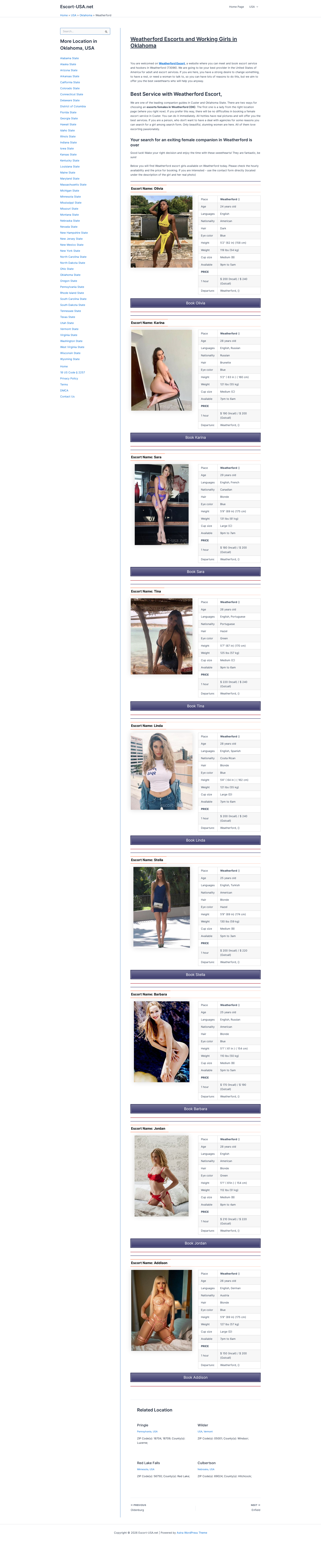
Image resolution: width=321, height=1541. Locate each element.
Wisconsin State (70, 353)
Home (64, 15)
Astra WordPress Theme (192, 1532)
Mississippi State (70, 202)
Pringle (142, 1425)
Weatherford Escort (172, 63)
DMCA (64, 390)
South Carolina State (73, 299)
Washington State (71, 341)
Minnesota (142, 1469)
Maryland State (69, 178)
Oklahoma (86, 15)
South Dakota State (72, 305)
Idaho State (67, 130)
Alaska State (68, 64)
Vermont (208, 1431)
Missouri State (69, 208)
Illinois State (68, 136)
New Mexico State (71, 244)
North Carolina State (73, 256)
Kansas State (68, 154)
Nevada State (68, 226)
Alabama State (69, 58)
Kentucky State (69, 160)
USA (252, 6)
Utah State (67, 323)
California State (70, 82)
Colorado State (70, 88)
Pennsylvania (144, 1431)
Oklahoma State (70, 274)
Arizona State (68, 70)
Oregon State (68, 280)
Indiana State (68, 142)
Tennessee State (70, 311)
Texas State (67, 317)
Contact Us (67, 396)
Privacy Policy (69, 378)
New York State (70, 250)
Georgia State (69, 118)
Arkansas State (69, 76)
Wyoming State (70, 359)
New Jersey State (71, 238)
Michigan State (69, 190)
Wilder (203, 1425)
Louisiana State (70, 166)
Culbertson (207, 1463)
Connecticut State (71, 94)
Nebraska (203, 1469)
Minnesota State (70, 196)
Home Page (236, 6)
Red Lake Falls (148, 1463)
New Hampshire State (74, 232)
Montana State (69, 214)
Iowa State (67, 148)
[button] (256, 6)
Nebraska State (70, 220)
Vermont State (69, 329)
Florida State (68, 112)
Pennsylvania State (72, 286)
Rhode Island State (72, 292)
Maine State (67, 172)
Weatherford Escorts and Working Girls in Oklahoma (183, 42)
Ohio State (67, 268)
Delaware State (70, 100)
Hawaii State (68, 124)
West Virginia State (72, 347)
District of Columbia (73, 106)
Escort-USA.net (76, 6)
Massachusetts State (73, 184)
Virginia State (68, 335)
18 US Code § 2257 (72, 372)
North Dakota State (72, 262)
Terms (64, 384)
